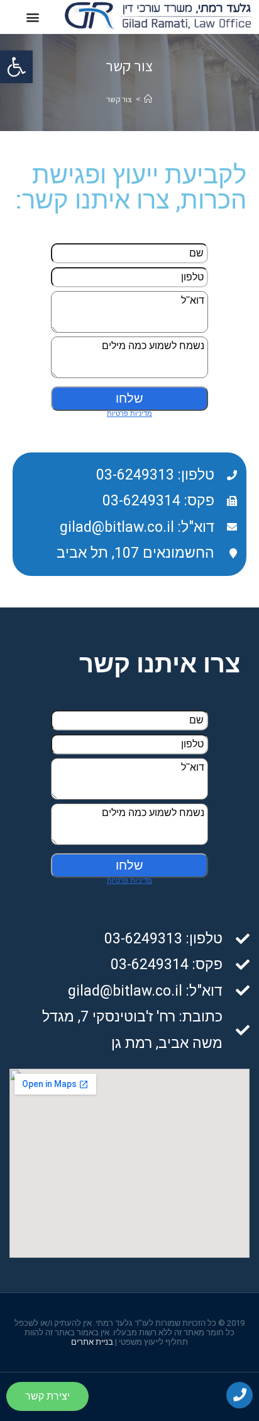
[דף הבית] (148, 99)
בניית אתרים (92, 1342)
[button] (16, 66)
